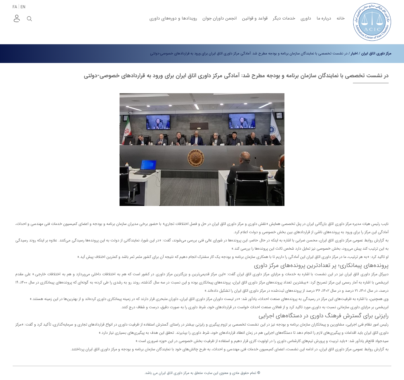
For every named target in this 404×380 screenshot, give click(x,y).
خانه (341, 18)
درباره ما (324, 18)
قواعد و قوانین (254, 18)
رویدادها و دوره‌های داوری (173, 18)
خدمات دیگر (284, 18)
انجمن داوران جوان (220, 18)
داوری (306, 18)
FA (15, 7)
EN (23, 7)
